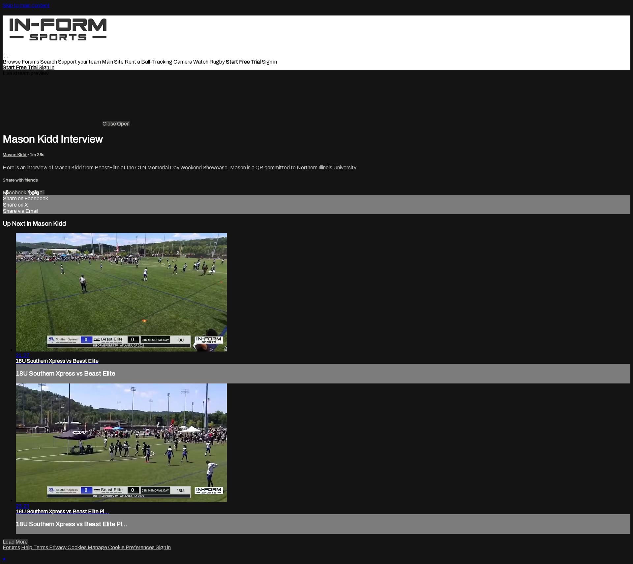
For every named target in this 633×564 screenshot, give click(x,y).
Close (110, 124)
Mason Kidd (15, 154)
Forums (31, 62)
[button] (6, 56)
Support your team (79, 62)
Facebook (15, 192)
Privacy (58, 547)
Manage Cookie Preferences (122, 547)
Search (49, 62)
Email (38, 192)
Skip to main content (26, 5)
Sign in (269, 62)
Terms (41, 547)
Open (123, 124)
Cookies (78, 547)
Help (27, 547)
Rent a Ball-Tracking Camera (158, 62)
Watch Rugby (209, 62)
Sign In (46, 67)
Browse (12, 62)
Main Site (113, 62)
